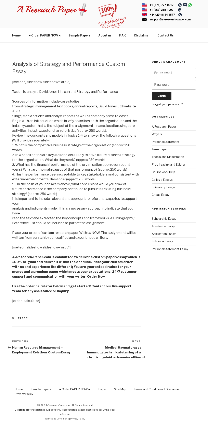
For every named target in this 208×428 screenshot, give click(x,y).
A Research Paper (164, 126)
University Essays (164, 187)
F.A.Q (123, 35)
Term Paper (160, 149)
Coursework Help (163, 172)
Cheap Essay (160, 194)
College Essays (162, 179)
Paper (23, 318)
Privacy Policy (24, 394)
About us (105, 35)
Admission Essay (163, 226)
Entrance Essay (162, 241)
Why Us (157, 134)
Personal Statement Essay (170, 249)
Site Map (120, 389)
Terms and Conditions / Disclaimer (157, 389)
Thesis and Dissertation (168, 156)
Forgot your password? (167, 104)
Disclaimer (142, 35)
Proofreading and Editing (168, 164)
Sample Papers (80, 35)
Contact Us (165, 35)
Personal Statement (165, 141)
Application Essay (164, 233)
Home (16, 35)
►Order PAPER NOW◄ (44, 35)
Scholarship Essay (164, 218)
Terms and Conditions (57, 418)
